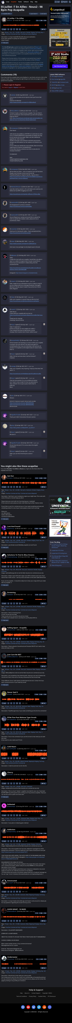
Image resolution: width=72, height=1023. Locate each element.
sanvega (13, 366)
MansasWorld (12, 911)
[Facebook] (23, 1007)
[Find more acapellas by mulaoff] (8, 892)
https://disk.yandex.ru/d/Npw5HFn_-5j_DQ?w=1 (22, 427)
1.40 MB (18, 786)
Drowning (11, 592)
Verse (42, 490)
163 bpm (7, 706)
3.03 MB (18, 669)
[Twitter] (39, 1007)
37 (45, 478)
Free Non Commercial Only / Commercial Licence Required (21, 34)
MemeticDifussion (16, 187)
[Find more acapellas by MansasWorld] (8, 921)
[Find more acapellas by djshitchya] (8, 537)
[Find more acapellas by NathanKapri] (8, 815)
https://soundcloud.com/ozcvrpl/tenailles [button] (21, 206)
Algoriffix (62, 79)
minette (11, 774)
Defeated (11, 804)
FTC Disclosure (52, 996)
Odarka (11, 478)
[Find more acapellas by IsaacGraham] (8, 639)
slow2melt (14, 229)
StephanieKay (12, 831)
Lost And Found (13, 526)
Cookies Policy (42, 996)
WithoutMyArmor (13, 656)
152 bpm (7, 642)
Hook (37, 540)
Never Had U (12, 692)
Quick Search (34, 13)
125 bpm (7, 818)
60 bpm (7, 761)
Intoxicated (12, 880)
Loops (7, 2)
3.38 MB (18, 642)
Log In (10, 87)
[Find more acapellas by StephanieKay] (8, 841)
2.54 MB (17, 490)
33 (45, 913)
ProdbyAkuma (12, 719)
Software (26, 2)
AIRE (53, 88)
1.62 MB (18, 540)
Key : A (40, 732)
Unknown (4, 571)
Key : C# (42, 642)
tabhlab (13, 95)
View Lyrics (5, 42)
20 (45, 721)
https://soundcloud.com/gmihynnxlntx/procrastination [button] (24, 301)
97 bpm (7, 924)
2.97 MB (18, 606)
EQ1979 (54, 85)
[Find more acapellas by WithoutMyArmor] (8, 666)
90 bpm (7, 490)
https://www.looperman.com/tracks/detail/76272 (14, 852)
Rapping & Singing (34, 761)
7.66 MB (17, 32)
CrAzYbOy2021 (12, 749)
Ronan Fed (59, 88)
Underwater (12, 957)
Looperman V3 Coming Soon (59, 553)
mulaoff (11, 883)
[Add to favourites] (14, 29)
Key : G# (43, 971)
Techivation (60, 76)
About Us (27, 993)
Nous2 (10, 20)
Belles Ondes (61, 85)
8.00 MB (17, 761)
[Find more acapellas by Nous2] (8, 29)
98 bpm (7, 32)
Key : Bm (3, 608)
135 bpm (7, 540)
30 (45, 694)
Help (36, 2)
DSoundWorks (15, 111)
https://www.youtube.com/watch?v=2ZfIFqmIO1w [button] (23, 243)
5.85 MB (17, 895)
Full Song (37, 32)
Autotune (28, 490)
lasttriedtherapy (13, 557)
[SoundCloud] (44, 1007)
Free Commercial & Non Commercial (15, 542)
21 (45, 594)
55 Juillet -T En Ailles (15, 18)
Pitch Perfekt (55, 79)
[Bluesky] (34, 1007)
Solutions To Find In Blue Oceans (20, 555)
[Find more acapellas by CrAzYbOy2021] (8, 758)
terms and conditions (36, 48)
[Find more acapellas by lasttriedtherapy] (8, 566)
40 (45, 558)
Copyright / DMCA (47, 993)
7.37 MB (18, 844)
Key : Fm (41, 706)
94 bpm (7, 895)
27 (45, 658)
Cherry (10, 772)
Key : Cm (42, 540)
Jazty (12, 395)
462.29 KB (18, 706)
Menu (7, 13)
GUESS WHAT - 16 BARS (16, 909)
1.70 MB (17, 924)
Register (16, 87)
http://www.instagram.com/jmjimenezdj (26, 273)
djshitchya (11, 528)
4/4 (13, 32)
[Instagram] (50, 1007)
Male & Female (24, 761)
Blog (31, 2)
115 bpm (7, 971)
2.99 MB (18, 971)
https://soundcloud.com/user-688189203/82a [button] (22, 403)
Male (28, 642)
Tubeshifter (55, 82)
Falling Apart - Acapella (17, 628)
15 (45, 528)
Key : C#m (4, 896)
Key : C (42, 32)
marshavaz (11, 959)
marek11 (13, 309)
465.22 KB (18, 569)
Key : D (3, 491)
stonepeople (14, 128)
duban (13, 241)
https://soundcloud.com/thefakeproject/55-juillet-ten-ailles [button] (25, 373)
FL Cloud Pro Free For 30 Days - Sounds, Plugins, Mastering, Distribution (60, 545)
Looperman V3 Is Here (58, 550)
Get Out (10, 476)
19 (45, 20)
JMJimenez (14, 255)
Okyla (12, 297)
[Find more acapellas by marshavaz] (8, 968)
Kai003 (10, 694)
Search (44, 13)
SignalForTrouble (15, 414)
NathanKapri (12, 806)
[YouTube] (28, 1007)
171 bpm (7, 732)
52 (45, 630)
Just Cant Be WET (14, 654)
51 (45, 774)
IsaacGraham (12, 630)
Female (28, 32)
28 (45, 806)
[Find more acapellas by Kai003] (8, 703)
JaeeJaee (11, 594)
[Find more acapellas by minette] (8, 783)
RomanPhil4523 (15, 340)
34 (45, 882)
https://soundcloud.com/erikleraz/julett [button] (20, 233)
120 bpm (7, 606)
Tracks (20, 2)
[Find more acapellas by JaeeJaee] (8, 603)
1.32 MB (18, 818)
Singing (33, 32)
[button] (70, 1)
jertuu (12, 425)
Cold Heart (11, 746)
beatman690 (14, 202)
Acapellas (13, 2)
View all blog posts (57, 565)
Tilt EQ (53, 76)
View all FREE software (58, 91)
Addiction (11, 829)
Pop (11, 32)
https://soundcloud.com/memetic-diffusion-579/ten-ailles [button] (25, 194)
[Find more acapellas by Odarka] (8, 487)
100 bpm (7, 569)
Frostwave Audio (64, 82)
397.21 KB (18, 732)
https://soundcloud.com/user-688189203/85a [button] (22, 404)
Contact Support (36, 993)
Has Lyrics (23, 32)
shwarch (13, 281)
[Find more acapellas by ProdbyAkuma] (8, 729)
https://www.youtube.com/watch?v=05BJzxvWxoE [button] (23, 102)
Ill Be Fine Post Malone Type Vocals (21, 717)
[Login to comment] (17, 29)
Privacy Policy (32, 996)
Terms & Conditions (21, 996)
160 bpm (7, 669)
